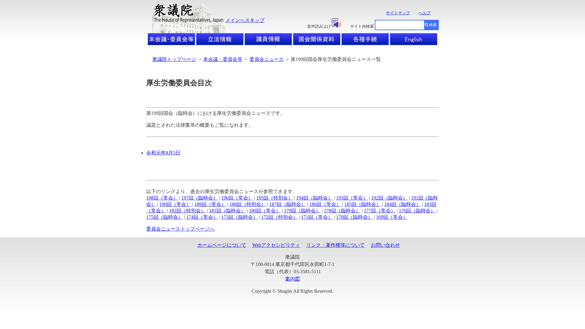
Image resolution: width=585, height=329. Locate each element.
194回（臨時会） (314, 197)
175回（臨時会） (164, 217)
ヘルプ (425, 13)
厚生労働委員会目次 (179, 83)
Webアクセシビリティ (276, 245)
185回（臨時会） (362, 204)
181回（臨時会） (227, 210)
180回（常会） (265, 210)
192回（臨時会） (389, 197)
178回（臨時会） (342, 210)
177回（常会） (379, 210)
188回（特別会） (247, 204)
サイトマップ (398, 13)
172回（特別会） (279, 217)
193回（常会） (352, 197)
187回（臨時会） (287, 204)
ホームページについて (221, 245)
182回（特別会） (187, 210)
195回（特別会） (274, 197)
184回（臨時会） (402, 204)
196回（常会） (237, 197)
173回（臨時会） (239, 217)
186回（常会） (325, 204)
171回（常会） (317, 217)
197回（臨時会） (199, 197)
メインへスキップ (244, 20)
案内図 (292, 278)
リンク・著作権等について (335, 245)
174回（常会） (202, 217)
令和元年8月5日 (163, 152)
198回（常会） (162, 197)
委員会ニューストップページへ (180, 229)
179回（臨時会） (302, 210)
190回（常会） (175, 204)
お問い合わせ (385, 245)
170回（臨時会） (354, 217)
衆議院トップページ (174, 59)
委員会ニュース (267, 59)
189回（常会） (210, 204)
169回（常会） (392, 217)
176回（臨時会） (417, 210)
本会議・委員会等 (222, 59)
